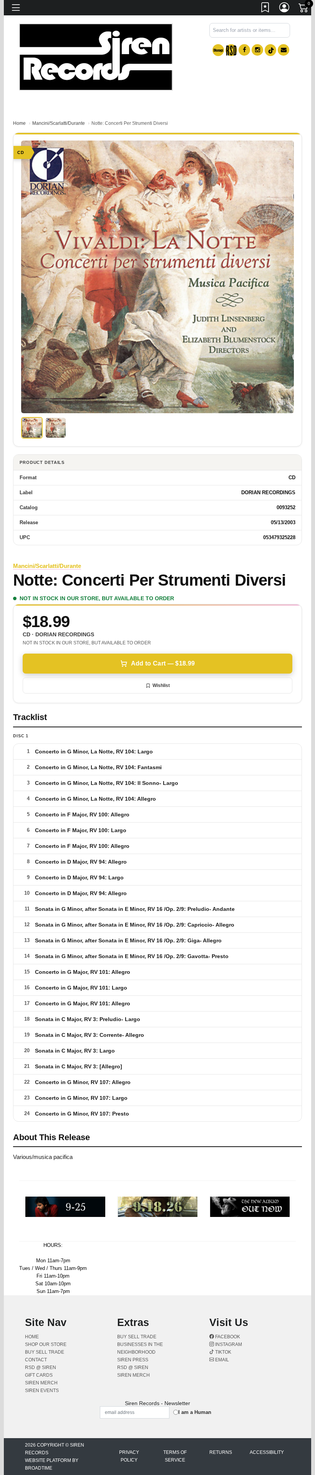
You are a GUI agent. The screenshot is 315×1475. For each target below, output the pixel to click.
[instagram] (257, 49)
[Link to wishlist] (265, 9)
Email (221, 1359)
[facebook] (244, 49)
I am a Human (194, 1412)
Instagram (228, 1344)
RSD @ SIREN (40, 1367)
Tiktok (222, 1352)
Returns (220, 1452)
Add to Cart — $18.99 (163, 663)
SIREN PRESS (132, 1359)
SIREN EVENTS (42, 1390)
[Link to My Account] (284, 9)
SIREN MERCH (41, 1383)
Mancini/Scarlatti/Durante (58, 123)
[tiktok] (270, 50)
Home (19, 123)
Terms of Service (175, 1456)
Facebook (227, 1336)
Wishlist (161, 685)
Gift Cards (39, 1375)
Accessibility (267, 1452)
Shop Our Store (45, 1344)
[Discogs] (218, 50)
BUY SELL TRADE (44, 1352)
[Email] (283, 49)
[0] (304, 9)
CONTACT (36, 1359)
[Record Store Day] (231, 50)
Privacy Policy (129, 1456)
